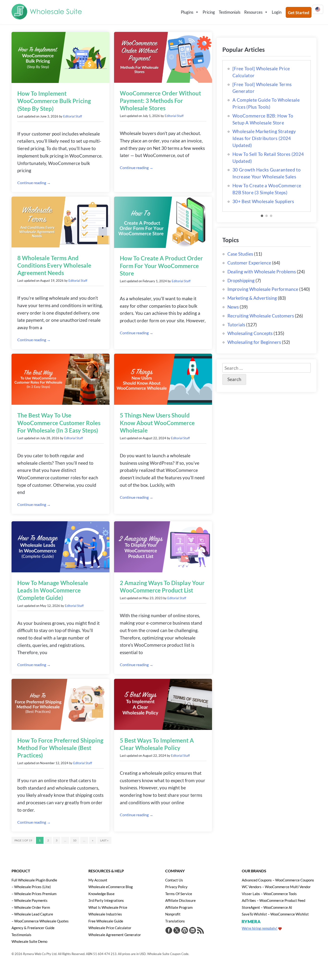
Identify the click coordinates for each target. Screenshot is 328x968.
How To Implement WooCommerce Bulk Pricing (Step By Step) (54, 101)
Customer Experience (249, 262)
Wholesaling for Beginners (254, 342)
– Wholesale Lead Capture (32, 914)
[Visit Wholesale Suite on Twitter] (176, 931)
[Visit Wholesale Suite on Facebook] (168, 931)
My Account (97, 880)
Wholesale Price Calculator (109, 928)
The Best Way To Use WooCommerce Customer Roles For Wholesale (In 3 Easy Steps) (58, 423)
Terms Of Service (178, 894)
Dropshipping (241, 280)
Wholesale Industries (105, 914)
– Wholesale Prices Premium (34, 894)
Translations (175, 921)
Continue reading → (34, 182)
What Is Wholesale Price (107, 907)
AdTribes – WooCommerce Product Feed (273, 900)
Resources (253, 12)
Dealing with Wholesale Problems (261, 271)
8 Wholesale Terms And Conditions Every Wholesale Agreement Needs (54, 265)
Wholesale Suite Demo (29, 941)
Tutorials (236, 324)
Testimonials (229, 12)
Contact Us (174, 880)
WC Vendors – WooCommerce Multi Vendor (276, 887)
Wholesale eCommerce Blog (110, 887)
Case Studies (240, 254)
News (233, 307)
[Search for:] (266, 368)
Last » (104, 840)
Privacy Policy (176, 887)
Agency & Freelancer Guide (33, 928)
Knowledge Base (101, 894)
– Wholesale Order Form (31, 907)
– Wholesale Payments (30, 900)
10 (74, 840)
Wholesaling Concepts (250, 333)
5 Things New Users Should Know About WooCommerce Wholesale (157, 423)
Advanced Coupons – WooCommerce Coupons (278, 880)
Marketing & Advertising (252, 298)
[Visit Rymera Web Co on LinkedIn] (192, 931)
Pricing (209, 12)
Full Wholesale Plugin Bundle (34, 880)
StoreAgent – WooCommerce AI (267, 907)
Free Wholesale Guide (105, 921)
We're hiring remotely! (259, 928)
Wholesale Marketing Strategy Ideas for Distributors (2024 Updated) (264, 138)
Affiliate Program (179, 907)
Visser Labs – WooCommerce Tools (269, 894)
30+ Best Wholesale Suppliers (263, 201)
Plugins (187, 12)
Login (276, 12)
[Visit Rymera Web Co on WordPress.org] (184, 931)
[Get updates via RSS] (200, 931)
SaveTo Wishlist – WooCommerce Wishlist (275, 914)
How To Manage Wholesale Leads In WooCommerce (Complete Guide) (52, 590)
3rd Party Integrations (106, 900)
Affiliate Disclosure (180, 900)
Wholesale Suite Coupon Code (167, 954)
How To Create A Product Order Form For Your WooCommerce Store (161, 265)
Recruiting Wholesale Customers (260, 315)
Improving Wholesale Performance (262, 289)
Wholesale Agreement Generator (114, 935)
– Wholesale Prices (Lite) (31, 887)
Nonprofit (173, 914)
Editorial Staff (72, 116)
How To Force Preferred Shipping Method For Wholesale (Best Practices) (60, 748)
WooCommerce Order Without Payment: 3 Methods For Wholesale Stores (160, 100)
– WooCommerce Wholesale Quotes (40, 921)
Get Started (298, 12)
